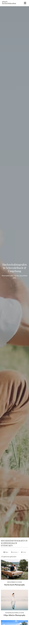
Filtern (6, 552)
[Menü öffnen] (25, 3)
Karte (24, 552)
